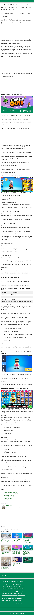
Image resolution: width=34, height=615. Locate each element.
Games (4, 526)
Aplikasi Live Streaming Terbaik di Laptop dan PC (27, 565)
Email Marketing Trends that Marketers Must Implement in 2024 (13, 598)
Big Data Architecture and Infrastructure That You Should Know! (13, 603)
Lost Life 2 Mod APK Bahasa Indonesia (10, 492)
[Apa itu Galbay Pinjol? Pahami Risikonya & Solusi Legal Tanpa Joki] (17, 549)
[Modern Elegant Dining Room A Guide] (6, 565)
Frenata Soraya (9, 505)
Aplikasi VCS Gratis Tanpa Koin (9, 496)
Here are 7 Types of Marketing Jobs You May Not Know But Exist (13, 595)
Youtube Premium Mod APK (8, 498)
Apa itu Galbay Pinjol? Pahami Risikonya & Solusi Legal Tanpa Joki (16, 553)
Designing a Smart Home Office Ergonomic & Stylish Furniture (13, 584)
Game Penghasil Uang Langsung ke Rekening (12, 493)
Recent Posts (6, 503)
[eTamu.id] (1, 1)
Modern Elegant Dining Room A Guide (5, 568)
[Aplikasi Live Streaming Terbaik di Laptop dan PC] (28, 561)
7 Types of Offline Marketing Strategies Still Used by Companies (13, 591)
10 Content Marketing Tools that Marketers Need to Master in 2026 (14, 529)
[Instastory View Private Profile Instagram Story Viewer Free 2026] (28, 537)
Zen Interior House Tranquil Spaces (5, 553)
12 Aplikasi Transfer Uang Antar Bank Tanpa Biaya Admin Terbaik (27, 553)
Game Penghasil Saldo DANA (9, 495)
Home (2, 4)
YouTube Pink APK (7, 499)
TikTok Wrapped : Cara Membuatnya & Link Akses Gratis (13, 527)
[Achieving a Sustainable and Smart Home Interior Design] (6, 537)
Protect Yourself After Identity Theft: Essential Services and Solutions (17, 541)
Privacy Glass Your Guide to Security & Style (16, 564)
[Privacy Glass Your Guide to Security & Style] (17, 561)
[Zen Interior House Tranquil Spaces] (6, 550)
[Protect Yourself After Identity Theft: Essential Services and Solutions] (17, 537)
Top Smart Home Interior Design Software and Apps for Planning (13, 586)
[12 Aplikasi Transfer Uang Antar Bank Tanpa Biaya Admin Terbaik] (28, 549)
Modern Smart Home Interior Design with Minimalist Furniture (13, 588)
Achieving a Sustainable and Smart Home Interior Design (6, 540)
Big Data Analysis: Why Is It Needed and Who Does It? (11, 600)
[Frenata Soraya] (3, 508)
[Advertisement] (17, 32)
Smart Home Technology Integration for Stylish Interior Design (13, 581)
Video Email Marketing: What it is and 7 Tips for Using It (12, 593)
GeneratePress (21, 613)
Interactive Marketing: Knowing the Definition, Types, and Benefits (13, 596)
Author (2, 503)
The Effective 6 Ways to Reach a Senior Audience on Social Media (13, 602)
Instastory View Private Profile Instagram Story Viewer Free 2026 (27, 541)
